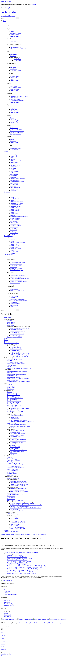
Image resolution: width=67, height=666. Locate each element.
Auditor (12, 197)
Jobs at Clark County (15, 33)
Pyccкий (3, 641)
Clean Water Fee (11, 475)
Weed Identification (15, 448)
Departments (7, 192)
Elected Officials (8, 236)
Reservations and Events (13, 395)
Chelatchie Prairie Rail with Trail (18, 420)
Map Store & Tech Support (17, 299)
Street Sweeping (11, 365)
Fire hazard (13, 141)
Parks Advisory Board (13, 402)
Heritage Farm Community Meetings (19, 408)
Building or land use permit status (19, 96)
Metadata (12, 297)
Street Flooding (14, 525)
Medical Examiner (15, 224)
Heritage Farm (14, 407)
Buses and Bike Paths (12, 380)
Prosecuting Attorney (15, 225)
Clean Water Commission (13, 460)
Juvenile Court (14, 222)
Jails (11, 172)
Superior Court (17, 60)
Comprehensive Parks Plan (14, 404)
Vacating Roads (14, 350)
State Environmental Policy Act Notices (17, 356)
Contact (6, 340)
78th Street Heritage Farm (14, 405)
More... (12, 306)
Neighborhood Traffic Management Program (18, 381)
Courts (12, 163)
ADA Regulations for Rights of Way (19, 328)
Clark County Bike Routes (17, 290)
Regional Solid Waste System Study (19, 506)
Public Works (8, 11)
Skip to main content (6, 1)
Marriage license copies (16, 132)
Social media (13, 69)
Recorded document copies (17, 131)
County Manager (14, 210)
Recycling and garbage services (18, 482)
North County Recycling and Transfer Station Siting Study (25, 508)
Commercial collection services (18, 488)
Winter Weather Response (14, 514)
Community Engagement (13, 459)
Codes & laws (14, 162)
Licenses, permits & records (17, 178)
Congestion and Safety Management (16, 374)
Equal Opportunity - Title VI (14, 337)
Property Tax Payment (9, 603)
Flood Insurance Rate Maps (17, 519)
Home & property (15, 171)
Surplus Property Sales (16, 352)
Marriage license (14, 34)
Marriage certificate (15, 110)
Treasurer (12, 234)
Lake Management (12, 473)
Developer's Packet (15, 303)
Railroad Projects (14, 418)
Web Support (7, 615)
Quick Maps (13, 302)
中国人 (3, 632)
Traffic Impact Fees (12, 375)
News (5, 341)
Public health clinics (15, 87)
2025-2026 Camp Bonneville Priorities (20, 426)
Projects (6, 338)
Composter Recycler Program (14, 494)
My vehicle (13, 119)
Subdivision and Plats (16, 265)
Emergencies (13, 77)
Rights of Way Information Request (19, 354)
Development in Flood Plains (17, 522)
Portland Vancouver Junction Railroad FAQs (22, 421)
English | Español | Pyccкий (8, 16)
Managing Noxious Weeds (17, 451)
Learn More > (34, 4)
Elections (12, 215)
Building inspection (15, 148)
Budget (12, 200)
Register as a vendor (15, 47)
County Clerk (13, 207)
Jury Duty (13, 41)
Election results (14, 97)
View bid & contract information (18, 49)
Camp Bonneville (11, 423)
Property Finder (14, 289)
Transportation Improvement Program (17, 371)
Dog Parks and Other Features (15, 398)
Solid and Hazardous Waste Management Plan (22, 503)
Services (6, 151)
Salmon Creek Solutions (13, 466)
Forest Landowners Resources (18, 441)
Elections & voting (15, 165)
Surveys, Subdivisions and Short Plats (20, 353)
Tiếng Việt (3, 649)
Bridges (9, 366)
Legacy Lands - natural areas (17, 430)
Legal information (15, 99)
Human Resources (15, 218)
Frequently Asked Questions (11, 343)
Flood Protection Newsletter (17, 527)
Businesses (7, 591)
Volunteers (13, 190)
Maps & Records (8, 254)
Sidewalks (10, 372)
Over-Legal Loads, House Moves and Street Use (19, 368)
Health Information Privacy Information (44, 622)
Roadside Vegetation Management (16, 363)
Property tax (13, 107)
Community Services (15, 206)
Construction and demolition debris (19, 491)
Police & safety (14, 184)
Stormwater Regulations (13, 463)
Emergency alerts (14, 66)
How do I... (7, 23)
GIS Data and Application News (18, 300)
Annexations (13, 267)
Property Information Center (17, 262)
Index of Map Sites (15, 283)
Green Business (11, 496)
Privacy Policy (30, 622)
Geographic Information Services (19, 216)
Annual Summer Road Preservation (16, 362)
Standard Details (14, 332)
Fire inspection (14, 149)
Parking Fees (10, 396)
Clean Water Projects (12, 470)
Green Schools (11, 499)
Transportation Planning (13, 377)
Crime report (13, 54)
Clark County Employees (10, 594)
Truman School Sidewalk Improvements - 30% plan (20, 571)
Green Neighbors (11, 497)
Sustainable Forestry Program (18, 439)
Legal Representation (15, 134)
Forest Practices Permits (16, 442)
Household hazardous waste (17, 485)
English (3, 635)
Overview (9, 384)
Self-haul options (11, 493)
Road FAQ (10, 360)
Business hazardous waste (17, 490)
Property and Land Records (17, 275)
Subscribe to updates (15, 70)
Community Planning (15, 204)
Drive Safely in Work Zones (11, 531)
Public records (14, 128)
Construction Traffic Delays (14, 359)
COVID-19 (13, 67)
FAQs (12, 427)
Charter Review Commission (17, 242)
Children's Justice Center (16, 160)
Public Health (13, 228)
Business (12, 159)
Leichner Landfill (14, 509)
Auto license (13, 156)
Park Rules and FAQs (12, 399)
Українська (4, 647)
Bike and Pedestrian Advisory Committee (18, 378)
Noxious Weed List (15, 447)
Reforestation (10, 472)
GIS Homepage (14, 296)
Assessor (12, 195)
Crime (12, 139)
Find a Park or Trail (12, 393)
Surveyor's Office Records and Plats (19, 278)
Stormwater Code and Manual (15, 464)
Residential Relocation (16, 349)
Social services (14, 189)
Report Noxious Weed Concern (18, 450)
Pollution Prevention (12, 469)
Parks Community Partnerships (15, 411)
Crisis (11, 79)
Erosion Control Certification (17, 331)
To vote (12, 118)
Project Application (15, 432)
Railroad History (14, 417)
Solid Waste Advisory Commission (16, 511)
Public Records (11, 322)
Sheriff (12, 231)
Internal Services (14, 219)
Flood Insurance (14, 518)
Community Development (17, 203)
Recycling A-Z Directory (13, 478)
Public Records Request (16, 270)
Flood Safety (13, 516)
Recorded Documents (16, 264)
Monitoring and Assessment (14, 461)
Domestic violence (15, 76)
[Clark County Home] (7, 8)
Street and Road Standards (17, 334)
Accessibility (57, 622)
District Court (17, 59)
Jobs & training (14, 174)
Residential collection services (18, 481)
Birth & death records (16, 158)
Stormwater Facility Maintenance (15, 467)
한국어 (3, 638)
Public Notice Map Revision (17, 521)
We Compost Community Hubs (15, 500)
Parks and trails (14, 183)
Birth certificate (14, 109)
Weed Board (13, 453)
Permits (12, 31)
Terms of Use (22, 622)
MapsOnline (7, 602)
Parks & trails (13, 86)
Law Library (13, 177)
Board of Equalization (16, 198)
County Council (14, 209)
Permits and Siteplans (15, 277)
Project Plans (10, 325)
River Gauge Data (15, 524)
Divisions (9, 320)
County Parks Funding (13, 409)
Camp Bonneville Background (18, 424)
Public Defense (14, 227)
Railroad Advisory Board (16, 415)
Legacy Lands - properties (17, 435)
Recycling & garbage (15, 187)
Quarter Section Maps (16, 268)
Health (12, 169)
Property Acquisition (15, 347)
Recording (13, 186)
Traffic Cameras (11, 387)
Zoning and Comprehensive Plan (18, 281)
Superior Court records (16, 129)
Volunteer (6, 530)
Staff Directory (11, 323)
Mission (6, 613)
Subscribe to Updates (9, 601)
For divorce (13, 56)
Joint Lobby (13, 175)
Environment (13, 168)
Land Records (14, 305)
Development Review (16, 280)
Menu (4, 21)
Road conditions (14, 89)
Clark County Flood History (17, 528)
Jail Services (13, 221)
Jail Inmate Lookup (9, 605)
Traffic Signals (11, 386)
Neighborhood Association (17, 100)
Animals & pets (14, 155)
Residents (6, 589)
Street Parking (10, 389)
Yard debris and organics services (19, 484)
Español (3, 644)
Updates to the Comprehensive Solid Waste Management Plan (26, 505)
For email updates (15, 121)
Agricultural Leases (15, 436)
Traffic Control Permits (16, 335)
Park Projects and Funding (14, 401)
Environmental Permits (16, 329)
